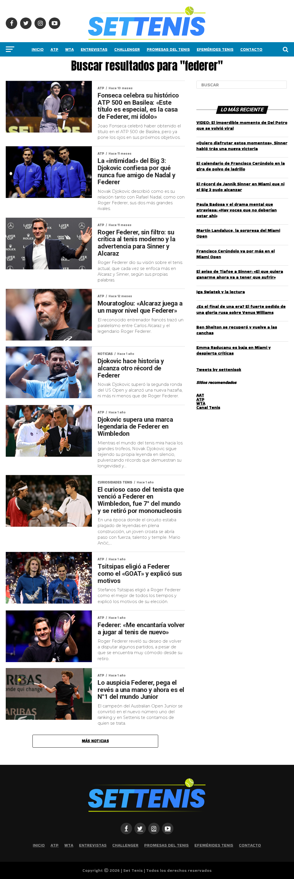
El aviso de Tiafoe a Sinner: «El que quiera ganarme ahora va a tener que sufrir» (239, 274)
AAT (200, 395)
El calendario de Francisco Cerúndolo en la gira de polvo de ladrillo (240, 166)
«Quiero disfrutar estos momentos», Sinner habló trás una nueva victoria (241, 145)
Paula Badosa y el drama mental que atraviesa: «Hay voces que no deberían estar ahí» (236, 210)
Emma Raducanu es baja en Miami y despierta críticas (233, 350)
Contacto (251, 49)
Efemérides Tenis (215, 49)
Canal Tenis (208, 407)
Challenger (127, 49)
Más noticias (95, 740)
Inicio (38, 49)
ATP (54, 49)
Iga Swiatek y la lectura (220, 292)
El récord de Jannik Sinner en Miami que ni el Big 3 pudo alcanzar (240, 186)
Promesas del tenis (168, 49)
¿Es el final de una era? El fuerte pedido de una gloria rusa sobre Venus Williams (241, 309)
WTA (69, 49)
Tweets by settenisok (218, 369)
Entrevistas (94, 49)
